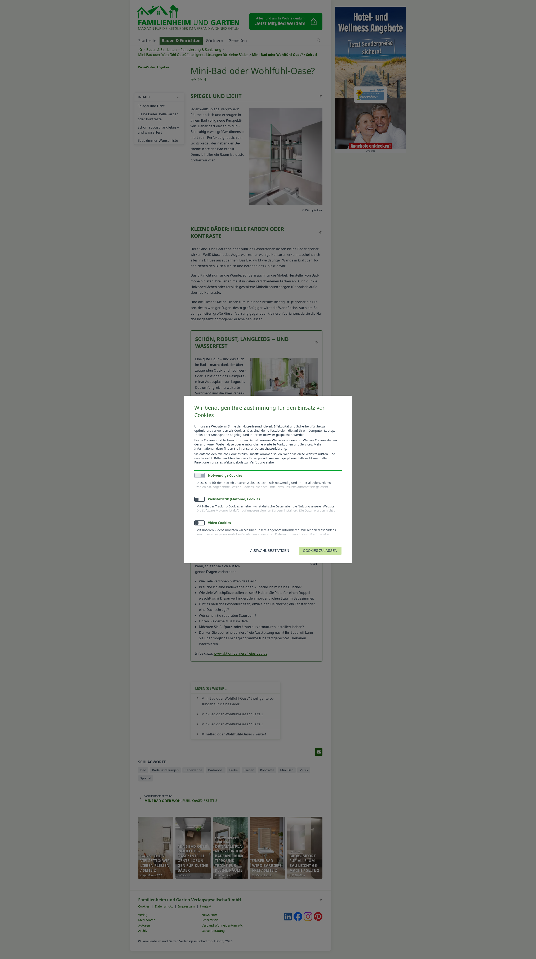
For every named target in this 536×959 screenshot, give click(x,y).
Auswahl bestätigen (269, 550)
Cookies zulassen (320, 550)
